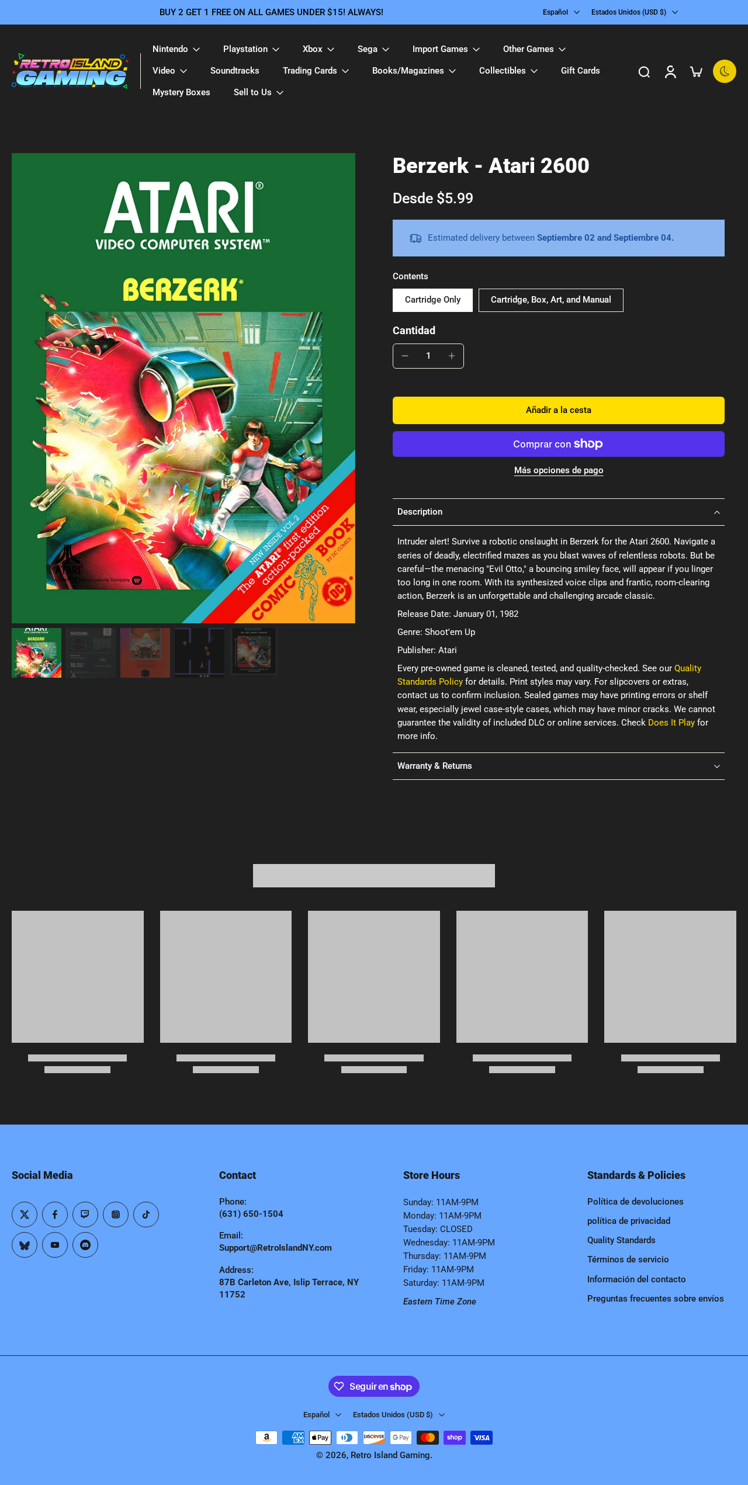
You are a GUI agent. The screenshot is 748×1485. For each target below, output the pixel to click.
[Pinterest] (85, 1214)
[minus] (405, 356)
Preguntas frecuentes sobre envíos (655, 1298)
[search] (644, 71)
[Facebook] (55, 1214)
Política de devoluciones (635, 1201)
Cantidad (414, 330)
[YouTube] (55, 1245)
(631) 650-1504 (251, 1214)
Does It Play (671, 722)
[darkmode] (724, 71)
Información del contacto (636, 1279)
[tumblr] (24, 1245)
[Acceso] (670, 71)
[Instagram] (116, 1214)
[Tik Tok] (146, 1214)
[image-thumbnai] (36, 653)
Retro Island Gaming (390, 1455)
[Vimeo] (85, 1245)
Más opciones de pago (559, 471)
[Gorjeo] (24, 1214)
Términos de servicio (628, 1259)
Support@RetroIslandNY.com (275, 1248)
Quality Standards (621, 1240)
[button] (559, 410)
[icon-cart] (695, 71)
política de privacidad (628, 1221)
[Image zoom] (183, 388)
